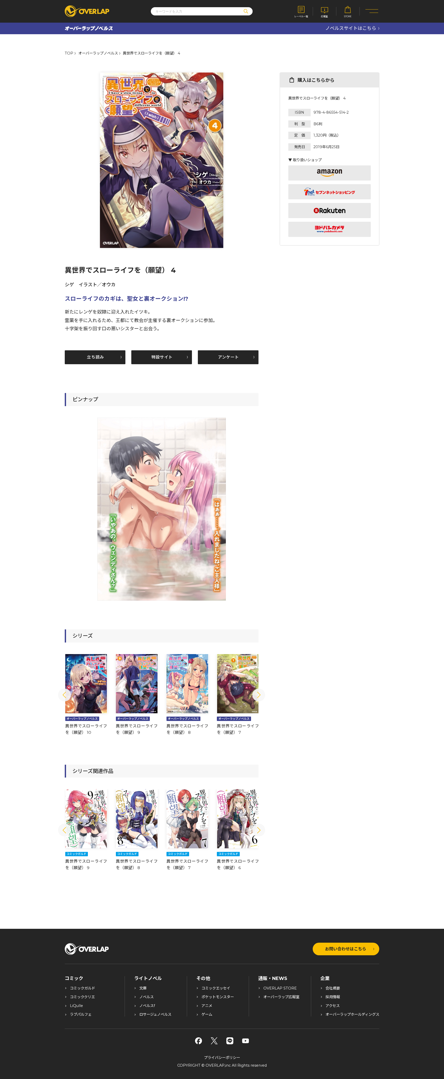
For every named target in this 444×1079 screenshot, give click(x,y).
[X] (214, 1040)
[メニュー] (372, 11)
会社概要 (333, 988)
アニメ (206, 1005)
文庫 (142, 988)
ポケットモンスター (217, 997)
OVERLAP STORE (280, 988)
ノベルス (146, 997)
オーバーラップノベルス (98, 53)
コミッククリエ (82, 997)
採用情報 (333, 997)
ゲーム (206, 1014)
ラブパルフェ (80, 1014)
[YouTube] (245, 1040)
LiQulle (76, 1005)
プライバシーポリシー (222, 1057)
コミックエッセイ (215, 988)
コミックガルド (82, 988)
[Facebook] (198, 1040)
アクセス (333, 1005)
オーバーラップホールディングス (352, 1014)
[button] (64, 695)
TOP (69, 53)
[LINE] (229, 1040)
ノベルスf (147, 1005)
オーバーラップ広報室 (281, 997)
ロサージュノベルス (155, 1014)
